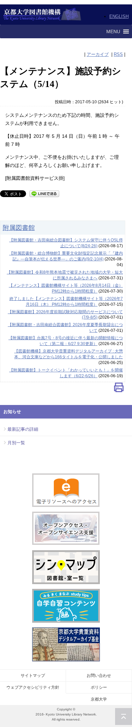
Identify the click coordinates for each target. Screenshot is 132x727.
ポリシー (99, 687)
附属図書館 (19, 227)
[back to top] (123, 716)
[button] (113, 31)
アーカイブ (98, 54)
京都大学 (99, 699)
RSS (118, 54)
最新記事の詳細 (22, 429)
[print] (119, 388)
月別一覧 (16, 442)
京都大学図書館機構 (42, 14)
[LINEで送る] (44, 193)
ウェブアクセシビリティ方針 (32, 687)
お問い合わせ (99, 675)
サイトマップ (33, 675)
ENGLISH (119, 16)
